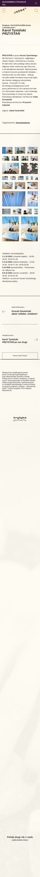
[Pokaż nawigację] (4, 10)
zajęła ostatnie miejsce (20, 840)
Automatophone (23, 123)
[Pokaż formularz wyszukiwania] (36, 10)
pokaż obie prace (20, 356)
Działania (5, 25)
